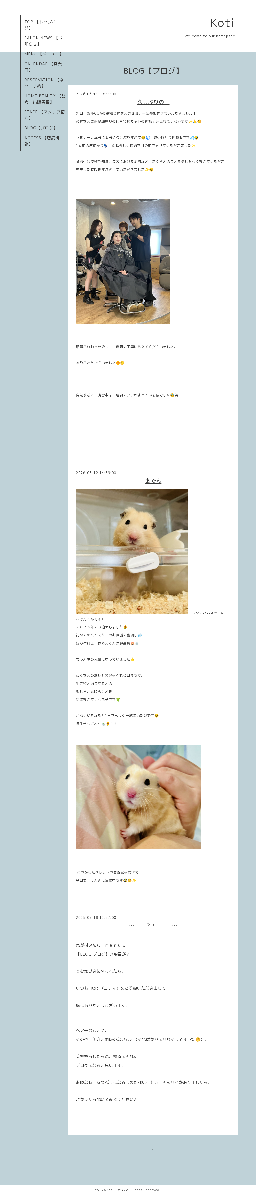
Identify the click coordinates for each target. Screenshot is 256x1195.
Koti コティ (115, 1190)
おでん (154, 480)
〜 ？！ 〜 (153, 925)
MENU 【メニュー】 (44, 54)
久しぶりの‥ (154, 102)
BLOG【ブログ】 (41, 128)
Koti (223, 22)
